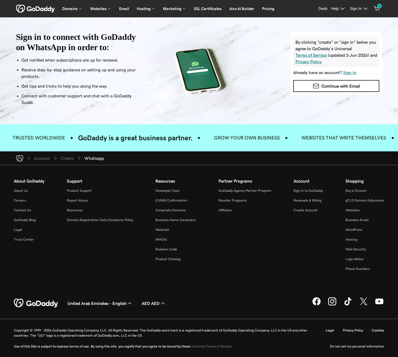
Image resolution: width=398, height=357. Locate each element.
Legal (18, 229)
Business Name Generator (175, 220)
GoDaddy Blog (25, 220)
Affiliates (225, 210)
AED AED (150, 303)
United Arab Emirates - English (96, 303)
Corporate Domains (170, 210)
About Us (21, 190)
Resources (75, 210)
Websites (352, 210)
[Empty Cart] (377, 8)
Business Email (356, 220)
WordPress (353, 229)
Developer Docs (167, 190)
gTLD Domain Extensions (364, 200)
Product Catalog (167, 259)
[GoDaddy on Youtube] (379, 304)
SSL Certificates (208, 9)
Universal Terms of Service (211, 346)
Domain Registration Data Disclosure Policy (100, 220)
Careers (20, 200)
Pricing (268, 9)
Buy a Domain (356, 190)
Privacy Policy (353, 330)
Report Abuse (77, 200)
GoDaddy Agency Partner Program (244, 190)
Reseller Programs (232, 200)
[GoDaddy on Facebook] (316, 304)
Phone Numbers (357, 268)
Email (124, 9)
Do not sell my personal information (357, 346)
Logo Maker (354, 259)
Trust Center (24, 239)
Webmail (162, 229)
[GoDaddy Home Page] (36, 303)
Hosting (351, 239)
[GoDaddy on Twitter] (363, 304)
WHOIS (161, 239)
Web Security (355, 249)
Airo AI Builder (242, 9)
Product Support (79, 190)
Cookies (378, 330)
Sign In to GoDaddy (308, 190)
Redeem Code (166, 249)
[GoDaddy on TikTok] (348, 304)
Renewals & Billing (307, 200)
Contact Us (22, 210)
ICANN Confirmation (171, 200)
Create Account (305, 210)
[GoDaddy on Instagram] (332, 304)
